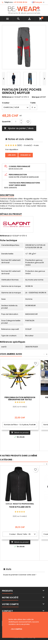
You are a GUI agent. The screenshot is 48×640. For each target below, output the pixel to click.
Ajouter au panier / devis (18, 128)
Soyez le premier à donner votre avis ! (19, 574)
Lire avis (11, 155)
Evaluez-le (26, 155)
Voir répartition (11, 149)
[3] (11, 145)
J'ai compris (16, 629)
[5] (16, 145)
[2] (9, 145)
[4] (13, 145)
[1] (6, 145)
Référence (6, 97)
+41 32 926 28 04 (20, 2)
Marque (35, 97)
